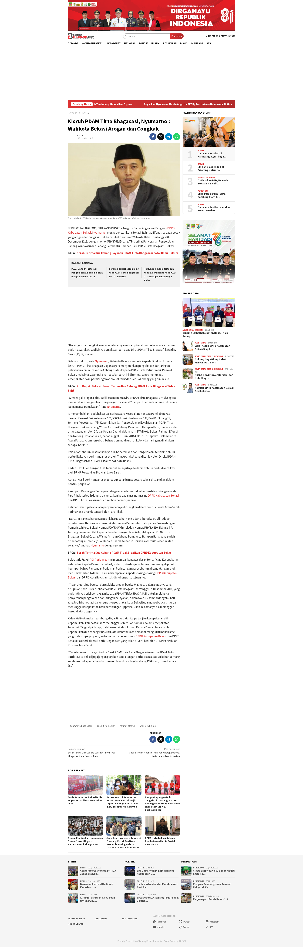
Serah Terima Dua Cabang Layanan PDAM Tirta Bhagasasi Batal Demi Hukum (127, 253)
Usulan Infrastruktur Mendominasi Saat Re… (157, 886)
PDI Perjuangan (99, 560)
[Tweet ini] (160, 136)
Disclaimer (101, 918)
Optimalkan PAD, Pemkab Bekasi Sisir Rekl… (213, 182)
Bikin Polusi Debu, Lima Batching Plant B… (211, 195)
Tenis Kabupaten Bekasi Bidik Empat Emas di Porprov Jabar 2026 (85, 800)
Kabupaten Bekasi (206, 177)
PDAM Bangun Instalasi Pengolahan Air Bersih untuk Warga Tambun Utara (87, 272)
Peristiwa (203, 191)
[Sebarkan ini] (152, 136)
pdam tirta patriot (106, 725)
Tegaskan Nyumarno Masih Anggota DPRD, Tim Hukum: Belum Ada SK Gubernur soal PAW (160, 104)
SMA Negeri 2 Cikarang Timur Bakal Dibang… (158, 899)
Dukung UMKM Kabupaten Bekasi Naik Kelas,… (205, 334)
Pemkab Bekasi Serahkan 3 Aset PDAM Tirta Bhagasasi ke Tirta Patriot (124, 272)
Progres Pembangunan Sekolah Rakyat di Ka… (212, 886)
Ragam (201, 164)
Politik (140, 868)
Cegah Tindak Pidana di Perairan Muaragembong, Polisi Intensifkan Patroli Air (154, 752)
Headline (218, 356)
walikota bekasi (148, 725)
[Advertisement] (151, 74)
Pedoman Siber (76, 918)
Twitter (186, 921)
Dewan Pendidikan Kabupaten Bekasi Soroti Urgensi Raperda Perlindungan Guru (85, 841)
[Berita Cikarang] (81, 35)
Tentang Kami (129, 918)
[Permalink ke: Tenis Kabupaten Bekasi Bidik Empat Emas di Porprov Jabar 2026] (85, 785)
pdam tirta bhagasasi (81, 725)
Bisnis (201, 150)
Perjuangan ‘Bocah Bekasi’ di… (211, 899)
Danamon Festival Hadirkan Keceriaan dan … (214, 209)
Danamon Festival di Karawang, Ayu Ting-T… (212, 155)
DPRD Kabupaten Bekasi (163, 495)
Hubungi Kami (75, 923)
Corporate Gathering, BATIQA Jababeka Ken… (98, 872)
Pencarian (176, 36)
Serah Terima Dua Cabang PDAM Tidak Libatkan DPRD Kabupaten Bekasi (124, 553)
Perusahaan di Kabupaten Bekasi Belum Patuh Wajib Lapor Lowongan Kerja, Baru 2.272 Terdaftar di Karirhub (122, 802)
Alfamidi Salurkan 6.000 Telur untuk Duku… (97, 899)
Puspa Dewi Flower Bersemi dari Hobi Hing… (214, 376)
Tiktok (186, 927)
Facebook (161, 921)
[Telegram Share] (168, 136)
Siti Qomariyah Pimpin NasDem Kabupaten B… (155, 872)
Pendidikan (198, 868)
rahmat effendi (127, 725)
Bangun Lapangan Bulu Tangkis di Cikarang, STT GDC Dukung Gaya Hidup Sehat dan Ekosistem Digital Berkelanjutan (162, 803)
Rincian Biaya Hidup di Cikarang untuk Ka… (211, 168)
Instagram (214, 921)
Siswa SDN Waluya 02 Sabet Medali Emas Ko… (214, 872)
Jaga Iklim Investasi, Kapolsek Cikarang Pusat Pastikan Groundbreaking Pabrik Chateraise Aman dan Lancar (123, 842)
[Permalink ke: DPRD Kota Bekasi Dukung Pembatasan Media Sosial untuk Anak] (162, 825)
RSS (211, 927)
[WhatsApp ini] (176, 136)
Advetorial (188, 330)
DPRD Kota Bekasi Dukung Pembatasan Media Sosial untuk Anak (160, 841)
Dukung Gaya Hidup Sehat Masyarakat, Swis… (210, 361)
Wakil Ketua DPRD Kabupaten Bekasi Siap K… (212, 347)
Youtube (161, 927)
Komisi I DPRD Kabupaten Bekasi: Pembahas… (214, 389)
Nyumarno (99, 232)
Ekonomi (199, 330)
